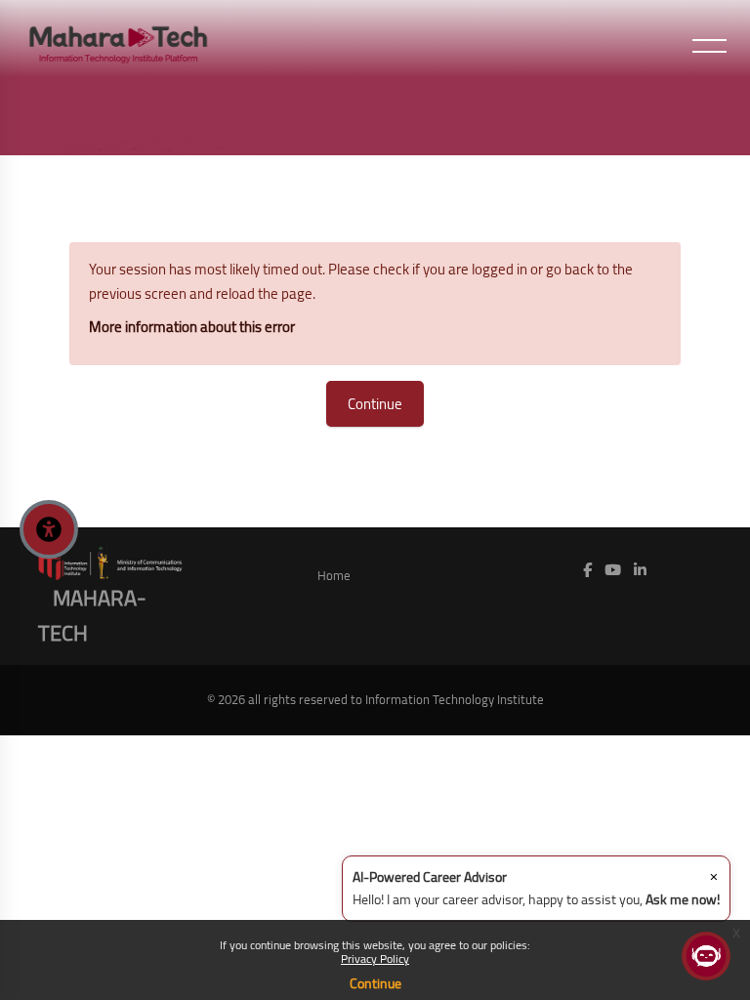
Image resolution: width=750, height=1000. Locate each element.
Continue (375, 983)
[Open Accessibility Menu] (49, 529)
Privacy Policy (375, 958)
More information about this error (192, 326)
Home (334, 575)
